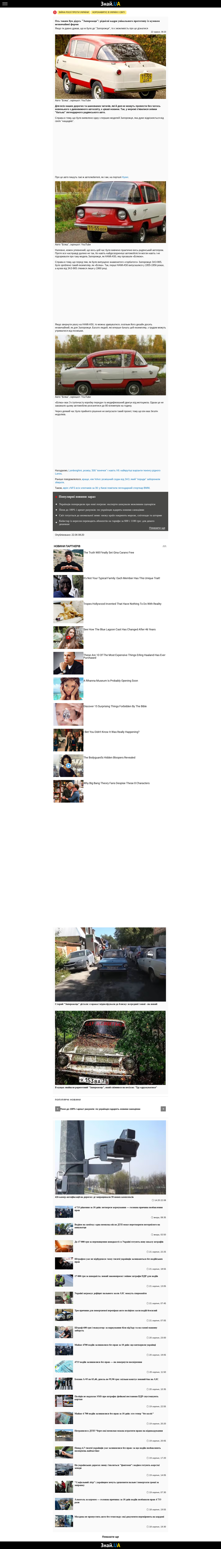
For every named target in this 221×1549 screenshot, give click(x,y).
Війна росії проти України (74, 12)
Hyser (125, 177)
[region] (110, 148)
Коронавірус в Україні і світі (108, 12)
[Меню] (5, 3)
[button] (57, 1108)
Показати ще (157, 528)
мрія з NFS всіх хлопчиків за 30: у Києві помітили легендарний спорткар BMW (106, 488)
